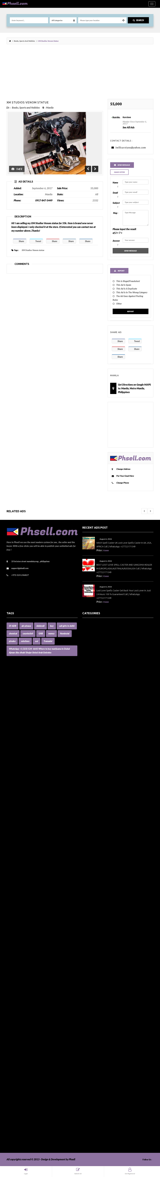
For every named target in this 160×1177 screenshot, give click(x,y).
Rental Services (90, 1069)
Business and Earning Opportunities (101, 744)
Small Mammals (90, 1095)
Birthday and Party (92, 717)
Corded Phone (89, 815)
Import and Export (92, 905)
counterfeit (28, 633)
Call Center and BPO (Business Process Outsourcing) (109, 747)
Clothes (86, 781)
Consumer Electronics (93, 811)
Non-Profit (87, 1002)
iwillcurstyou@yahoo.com (130, 147)
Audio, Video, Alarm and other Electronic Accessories (110, 680)
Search (140, 20)
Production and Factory (94, 1047)
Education (87, 837)
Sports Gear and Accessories (97, 1107)
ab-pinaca (26, 626)
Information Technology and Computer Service (106, 908)
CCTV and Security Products (97, 774)
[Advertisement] (80, 73)
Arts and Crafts (90, 669)
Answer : (116, 242)
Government (89, 871)
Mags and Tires (90, 942)
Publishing (87, 1051)
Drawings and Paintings (94, 833)
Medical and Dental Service (96, 964)
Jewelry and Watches (93, 923)
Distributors (88, 822)
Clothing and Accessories (95, 785)
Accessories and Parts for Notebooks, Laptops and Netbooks (113, 631)
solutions (25, 641)
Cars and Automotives (93, 759)
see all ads (128, 127)
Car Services (88, 755)
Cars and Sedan (90, 762)
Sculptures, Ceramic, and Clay (97, 1081)
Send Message (130, 251)
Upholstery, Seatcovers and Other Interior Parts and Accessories (115, 1137)
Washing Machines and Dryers (98, 1144)
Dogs (85, 826)
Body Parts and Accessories (96, 725)
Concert (86, 803)
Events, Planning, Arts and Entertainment (104, 856)
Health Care (88, 875)
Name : (115, 184)
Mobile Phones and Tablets (96, 976)
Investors (87, 920)
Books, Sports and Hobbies (24, 41)
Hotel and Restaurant (93, 893)
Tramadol (48, 641)
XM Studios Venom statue (28, 102)
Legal (85, 935)
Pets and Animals (91, 1043)
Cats (84, 770)
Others (86, 1021)
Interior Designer (91, 912)
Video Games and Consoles (96, 1140)
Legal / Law (88, 938)
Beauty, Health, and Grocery (97, 706)
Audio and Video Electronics (97, 676)
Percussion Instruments (94, 1032)
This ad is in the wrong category (131, 292)
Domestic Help (90, 830)
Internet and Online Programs (98, 916)
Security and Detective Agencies (99, 1084)
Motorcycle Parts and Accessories (99, 979)
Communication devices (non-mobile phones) (105, 792)
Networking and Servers (95, 998)
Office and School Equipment (97, 1009)
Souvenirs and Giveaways (95, 1099)
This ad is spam (123, 285)
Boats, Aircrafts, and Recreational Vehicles (104, 721)
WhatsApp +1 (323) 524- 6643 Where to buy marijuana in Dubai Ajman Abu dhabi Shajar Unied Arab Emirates (39, 650)
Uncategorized (90, 1133)
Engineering (88, 848)
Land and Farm (90, 931)
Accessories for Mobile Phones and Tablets (104, 639)
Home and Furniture (93, 878)
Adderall (40, 626)
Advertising (88, 646)
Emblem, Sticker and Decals (96, 841)
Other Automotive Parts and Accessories (103, 1013)
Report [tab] (121, 271)
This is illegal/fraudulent (128, 281)
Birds (85, 714)
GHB (41, 633)
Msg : (115, 213)
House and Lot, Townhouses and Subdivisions (105, 897)
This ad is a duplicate (126, 288)
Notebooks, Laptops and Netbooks (100, 1006)
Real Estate (88, 1054)
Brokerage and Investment (96, 740)
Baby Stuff (87, 691)
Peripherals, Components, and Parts (101, 1036)
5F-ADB (12, 626)
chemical (13, 633)
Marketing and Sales (93, 953)
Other (119, 303)
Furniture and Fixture (93, 867)
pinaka (12, 641)
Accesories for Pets (92, 628)
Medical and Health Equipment (98, 968)
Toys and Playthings (92, 1125)
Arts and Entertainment (95, 672)
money (51, 633)
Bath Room (88, 702)
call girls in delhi (67, 626)
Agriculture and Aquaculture (97, 650)
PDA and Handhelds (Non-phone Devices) (104, 1028)
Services (86, 1088)
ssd (36, 641)
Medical (86, 961)
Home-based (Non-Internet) (96, 890)
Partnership (88, 1024)
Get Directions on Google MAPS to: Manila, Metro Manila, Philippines (134, 388)
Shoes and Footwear (92, 1092)
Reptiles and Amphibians (95, 1073)
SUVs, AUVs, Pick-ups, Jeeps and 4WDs (102, 1110)
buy (52, 626)
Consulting (88, 807)
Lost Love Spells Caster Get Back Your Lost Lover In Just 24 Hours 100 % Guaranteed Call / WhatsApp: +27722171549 (123, 594)
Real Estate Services (92, 1066)
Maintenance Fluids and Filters (98, 946)
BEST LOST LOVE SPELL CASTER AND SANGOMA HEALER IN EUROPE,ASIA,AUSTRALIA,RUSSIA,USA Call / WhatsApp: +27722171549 (124, 569)
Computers (88, 800)
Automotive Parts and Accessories (100, 684)
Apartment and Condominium (98, 658)
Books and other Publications (97, 729)
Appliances (88, 661)
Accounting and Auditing (95, 643)
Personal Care (89, 1039)
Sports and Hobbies (92, 1103)
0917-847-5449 (43, 200)
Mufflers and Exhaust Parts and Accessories (105, 987)
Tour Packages (89, 1122)
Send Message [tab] (124, 165)
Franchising (88, 863)
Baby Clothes (89, 687)
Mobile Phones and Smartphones (99, 972)
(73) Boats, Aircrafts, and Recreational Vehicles (106, 624)
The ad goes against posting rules (128, 298)
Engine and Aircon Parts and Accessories (103, 845)
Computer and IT (91, 796)
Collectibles (88, 789)
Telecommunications (93, 1118)
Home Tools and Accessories (96, 882)
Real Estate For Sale (92, 1062)
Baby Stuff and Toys (92, 695)
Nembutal (64, 633)
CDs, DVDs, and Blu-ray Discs (97, 777)
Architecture (89, 665)
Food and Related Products (96, 860)
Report (130, 311)
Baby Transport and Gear (95, 699)
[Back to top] (150, 1157)
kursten (127, 117)
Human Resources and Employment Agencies (106, 901)
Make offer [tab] (119, 172)
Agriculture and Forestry (95, 654)
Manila (49, 107)
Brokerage (87, 736)
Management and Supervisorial (98, 949)
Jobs (84, 927)
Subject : (116, 205)
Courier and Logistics (93, 818)
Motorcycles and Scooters (95, 983)
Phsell (72, 1159)
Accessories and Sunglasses (96, 635)
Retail (85, 1077)
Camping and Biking (93, 751)
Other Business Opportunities (98, 1017)
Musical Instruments (93, 991)
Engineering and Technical (96, 852)
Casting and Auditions (93, 766)
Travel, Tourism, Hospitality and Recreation (105, 1129)
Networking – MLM (92, 994)
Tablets (86, 1114)
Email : (115, 194)
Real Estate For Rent (93, 1058)
